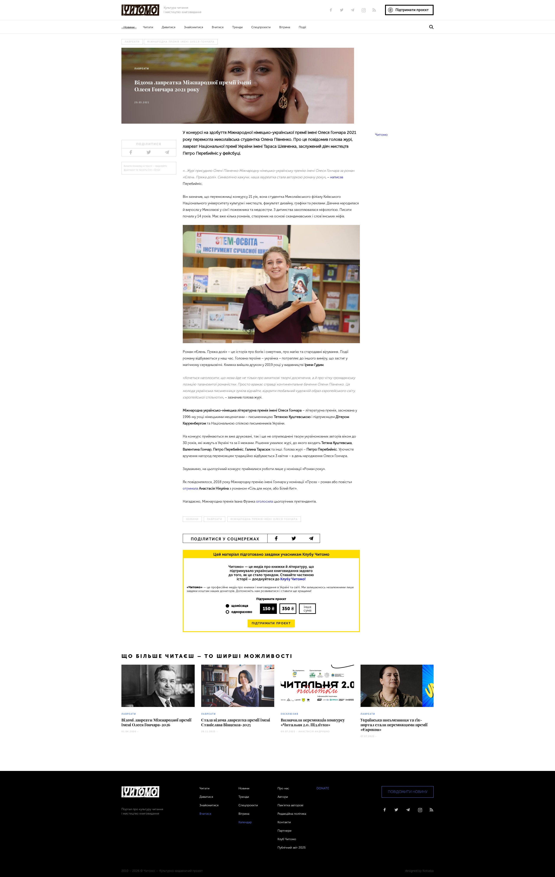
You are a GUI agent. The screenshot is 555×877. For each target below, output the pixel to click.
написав (336, 177)
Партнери (284, 831)
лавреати (132, 41)
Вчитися (218, 27)
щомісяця (239, 606)
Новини (129, 27)
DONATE (323, 788)
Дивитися (168, 27)
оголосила (264, 501)
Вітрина (284, 27)
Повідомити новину (407, 792)
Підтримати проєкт (271, 623)
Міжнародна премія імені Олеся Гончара (180, 41)
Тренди (237, 27)
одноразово (241, 612)
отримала (190, 488)
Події (302, 27)
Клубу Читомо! (293, 579)
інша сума (307, 608)
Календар (245, 822)
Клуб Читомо (287, 839)
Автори (283, 797)
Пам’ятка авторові (290, 805)
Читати (148, 27)
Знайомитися (193, 27)
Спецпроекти (261, 27)
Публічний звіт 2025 (292, 847)
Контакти (284, 822)
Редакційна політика (292, 814)
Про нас (283, 788)
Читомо (381, 135)
